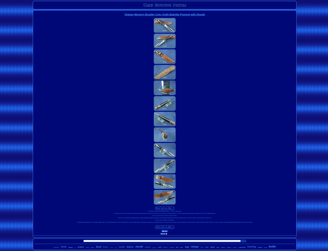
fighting (70, 247)
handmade (154, 247)
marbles (92, 247)
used (75, 247)
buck (181, 247)
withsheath (242, 247)
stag (187, 246)
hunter (165, 247)
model (265, 247)
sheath (139, 246)
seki (177, 247)
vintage (195, 246)
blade (64, 246)
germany (56, 247)
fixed (98, 246)
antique (260, 247)
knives (130, 246)
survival (171, 247)
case (217, 247)
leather (81, 247)
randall (87, 247)
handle (122, 247)
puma (202, 247)
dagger (235, 247)
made (212, 247)
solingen (229, 247)
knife (272, 246)
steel (159, 247)
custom (148, 247)
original (223, 247)
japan (116, 247)
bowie (105, 247)
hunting (251, 246)
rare (207, 247)
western (111, 247)
